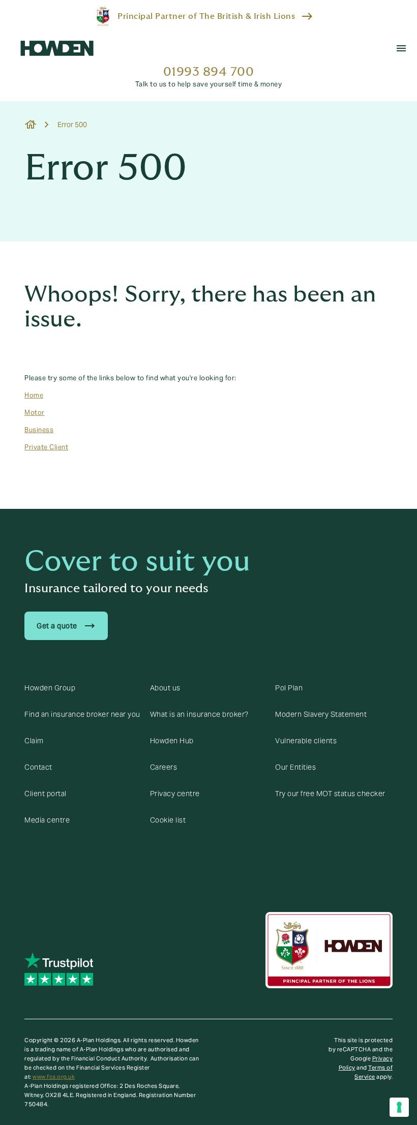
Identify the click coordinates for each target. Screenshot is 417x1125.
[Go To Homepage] (57, 48)
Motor (34, 413)
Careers (163, 767)
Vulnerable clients (306, 740)
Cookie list (168, 820)
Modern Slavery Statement (321, 714)
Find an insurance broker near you (82, 714)
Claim (34, 740)
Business (38, 430)
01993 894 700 (208, 72)
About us (165, 687)
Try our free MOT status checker (330, 793)
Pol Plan (289, 687)
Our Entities (295, 767)
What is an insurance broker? (199, 714)
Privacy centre (175, 793)
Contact (38, 767)
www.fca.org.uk (54, 1076)
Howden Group (49, 687)
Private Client (46, 447)
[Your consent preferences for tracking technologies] (399, 1107)
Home (33, 395)
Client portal (45, 793)
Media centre (47, 820)
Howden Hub (172, 740)
